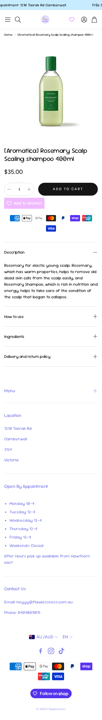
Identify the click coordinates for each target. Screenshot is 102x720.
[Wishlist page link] (71, 19)
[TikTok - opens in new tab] (61, 651)
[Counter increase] (29, 189)
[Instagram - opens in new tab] (51, 651)
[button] (7, 19)
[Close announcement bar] (97, 4)
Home (8, 35)
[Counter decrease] (9, 189)
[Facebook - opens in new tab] (40, 651)
